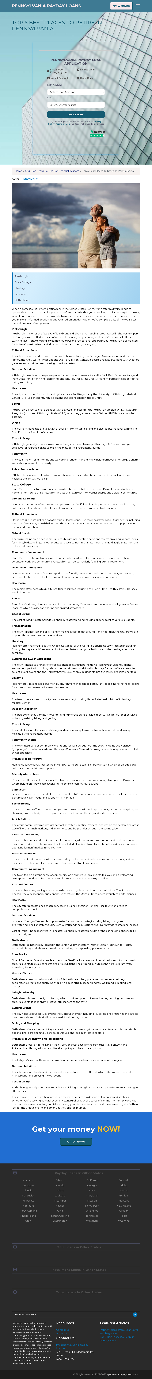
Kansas (124, 1190)
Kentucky (28, 1195)
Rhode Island (28, 1215)
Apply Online (121, 6)
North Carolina (28, 1210)
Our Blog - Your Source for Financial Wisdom (52, 171)
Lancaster (20, 294)
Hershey (20, 288)
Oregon (124, 1210)
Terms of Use (63, 124)
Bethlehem (21, 300)
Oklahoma (92, 1210)
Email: (50, 98)
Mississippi (60, 1200)
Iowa (92, 1190)
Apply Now (76, 114)
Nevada (60, 1205)
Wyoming (124, 1221)
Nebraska (28, 1205)
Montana (124, 1200)
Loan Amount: (54, 85)
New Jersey (92, 1205)
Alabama (28, 1180)
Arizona (60, 1180)
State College (23, 282)
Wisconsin (92, 1221)
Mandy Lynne (30, 178)
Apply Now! (76, 1141)
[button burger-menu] (138, 5)
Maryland (92, 1195)
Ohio (60, 1210)
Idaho (124, 1185)
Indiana (60, 1190)
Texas (124, 1215)
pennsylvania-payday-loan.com (124, 1374)
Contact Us (62, 1329)
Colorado (124, 1180)
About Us (61, 1333)
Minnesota (28, 1200)
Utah (28, 1221)
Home (18, 171)
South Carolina (60, 1215)
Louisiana (60, 1195)
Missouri (92, 1200)
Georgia (92, 1185)
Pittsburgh (21, 276)
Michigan (124, 1195)
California (92, 1180)
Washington (60, 1221)
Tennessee (92, 1215)
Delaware (28, 1185)
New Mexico (124, 1205)
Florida (60, 1185)
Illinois (28, 1190)
